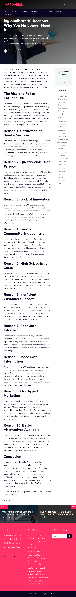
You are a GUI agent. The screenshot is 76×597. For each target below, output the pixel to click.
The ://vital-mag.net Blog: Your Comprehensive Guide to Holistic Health (57, 514)
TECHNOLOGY (15, 11)
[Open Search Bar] (69, 4)
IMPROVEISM (14, 5)
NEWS (5, 11)
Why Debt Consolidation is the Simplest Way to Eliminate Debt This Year (38, 581)
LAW (50, 11)
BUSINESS (34, 11)
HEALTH (25, 11)
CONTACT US (61, 4)
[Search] (69, 536)
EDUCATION (59, 11)
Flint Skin (31, 594)
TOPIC (8, 500)
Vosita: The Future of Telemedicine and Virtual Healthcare (62, 159)
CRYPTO (43, 11)
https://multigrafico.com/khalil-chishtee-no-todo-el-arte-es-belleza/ (18, 514)
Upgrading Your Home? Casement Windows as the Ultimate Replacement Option (62, 140)
